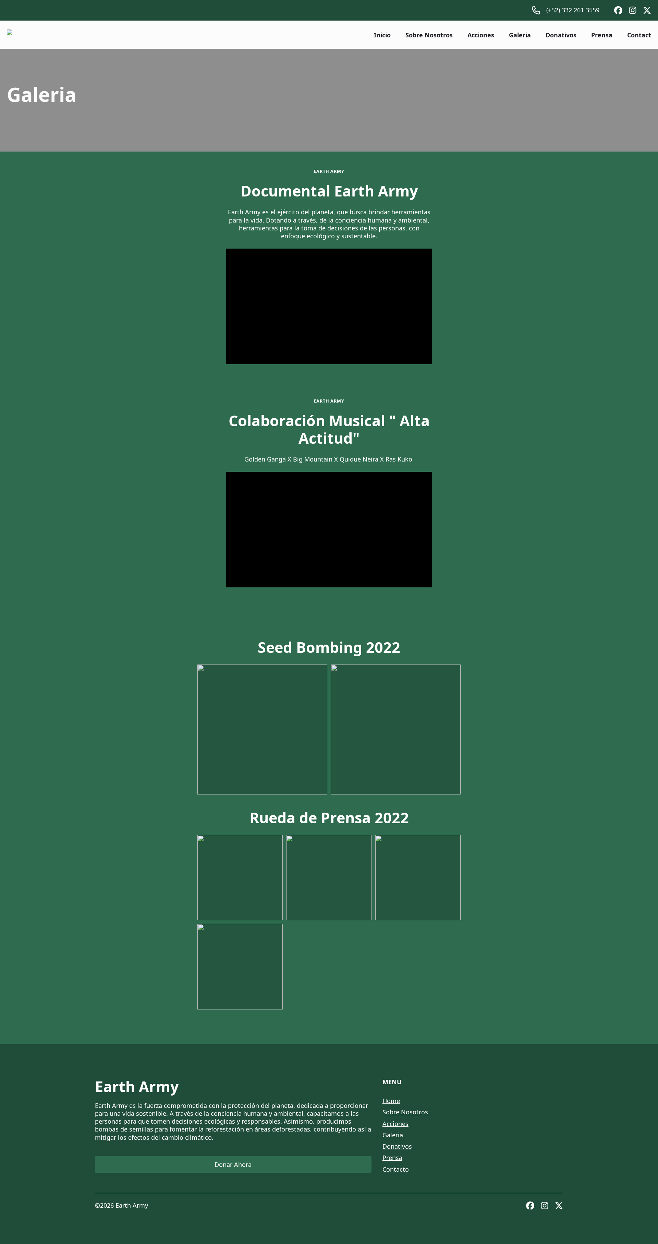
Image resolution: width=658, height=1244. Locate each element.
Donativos (561, 35)
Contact (639, 35)
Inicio (382, 35)
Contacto (395, 1169)
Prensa (601, 35)
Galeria (520, 35)
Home (391, 1101)
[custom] (618, 10)
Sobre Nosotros (429, 35)
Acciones (480, 35)
